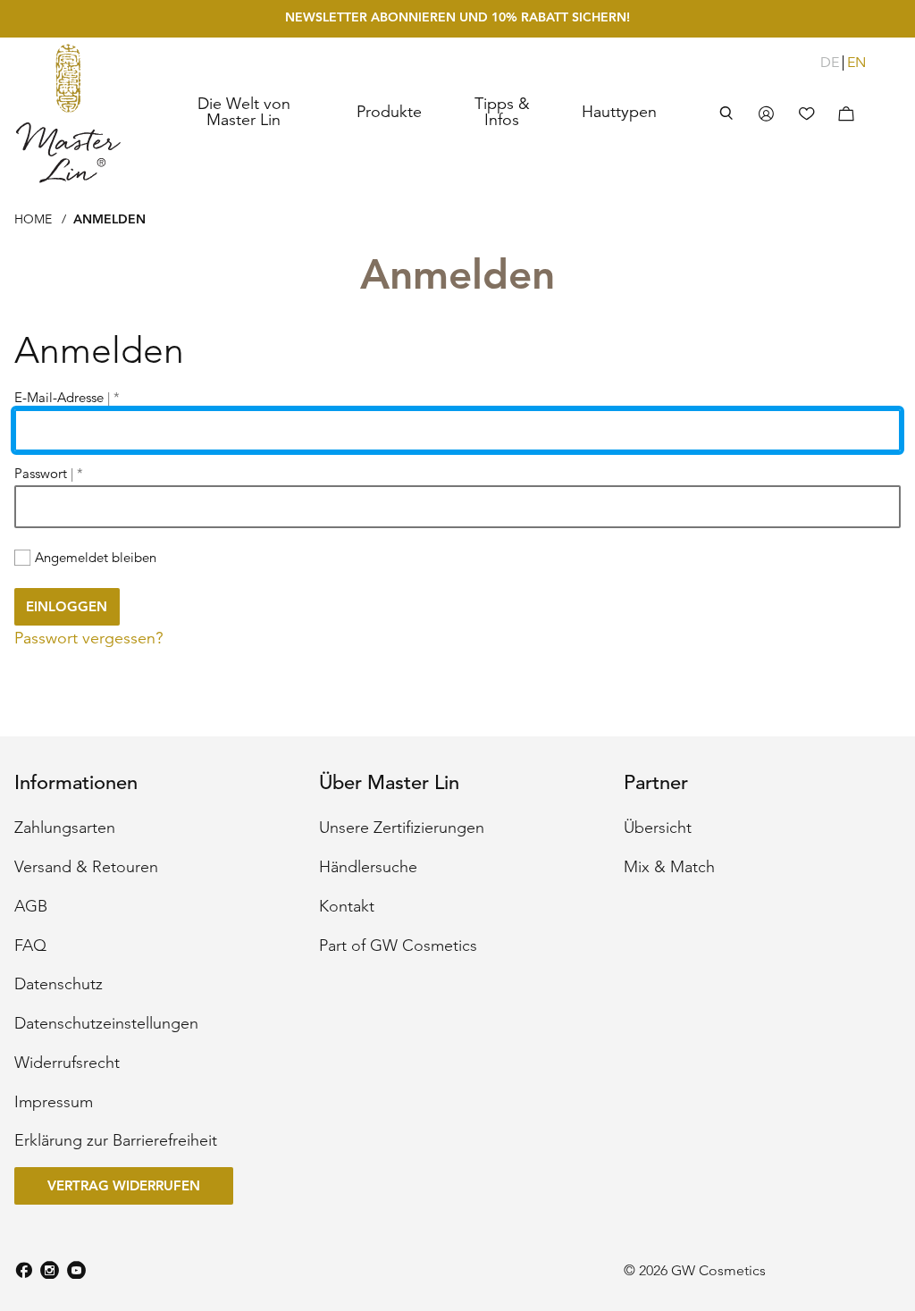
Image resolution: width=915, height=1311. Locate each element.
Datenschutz (58, 985)
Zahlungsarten (64, 828)
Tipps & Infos (502, 112)
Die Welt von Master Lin (243, 112)
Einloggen (66, 606)
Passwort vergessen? (89, 638)
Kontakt (346, 907)
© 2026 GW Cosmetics (695, 1271)
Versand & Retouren (86, 868)
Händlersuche (368, 868)
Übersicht (658, 828)
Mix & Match (669, 868)
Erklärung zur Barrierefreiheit (115, 1141)
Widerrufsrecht (67, 1063)
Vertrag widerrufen (123, 1185)
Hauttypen (619, 112)
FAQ (30, 946)
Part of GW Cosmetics (398, 946)
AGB (30, 907)
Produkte (389, 112)
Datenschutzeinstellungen (106, 1024)
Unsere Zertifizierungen (401, 828)
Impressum (53, 1103)
